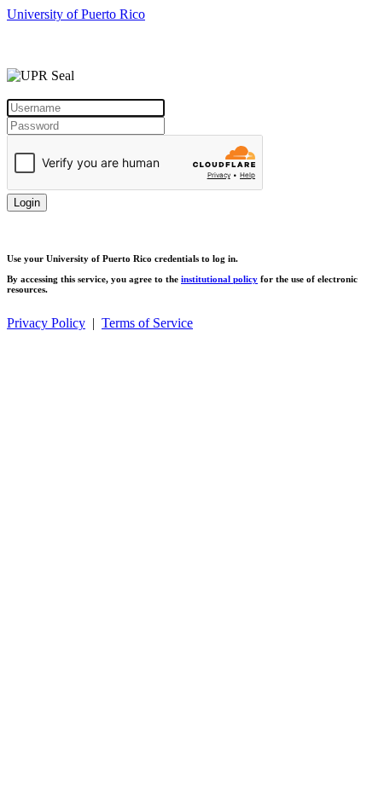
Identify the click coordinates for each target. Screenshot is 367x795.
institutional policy (219, 279)
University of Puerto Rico (76, 14)
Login (27, 202)
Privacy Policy (46, 323)
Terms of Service (147, 323)
